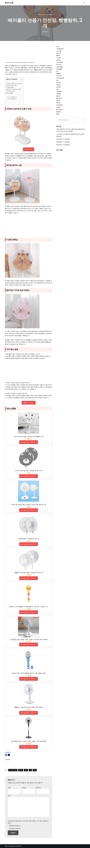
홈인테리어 (58, 111)
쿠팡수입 (58, 100)
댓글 (9, 796)
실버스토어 (58, 82)
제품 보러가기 (28, 149)
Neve (6, 846)
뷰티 (57, 71)
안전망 (34, 770)
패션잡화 (58, 107)
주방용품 (58, 93)
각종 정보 (58, 53)
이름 (9, 787)
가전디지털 (58, 51)
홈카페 (57, 114)
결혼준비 (58, 55)
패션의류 (58, 102)
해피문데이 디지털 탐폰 (63, 139)
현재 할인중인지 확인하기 (28, 442)
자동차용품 (58, 91)
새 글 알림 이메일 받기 (15, 828)
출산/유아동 (59, 98)
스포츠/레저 (59, 75)
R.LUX (57, 46)
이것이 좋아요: (13, 99)
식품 (57, 80)
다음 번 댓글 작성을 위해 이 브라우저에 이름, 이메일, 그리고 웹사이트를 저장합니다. (28, 822)
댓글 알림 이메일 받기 (15, 826)
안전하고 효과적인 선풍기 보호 (14, 83)
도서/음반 (58, 57)
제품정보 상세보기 (28, 403)
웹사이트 (38, 787)
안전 (30, 770)
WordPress (19, 846)
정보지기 (46, 31)
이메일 (24, 787)
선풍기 (26, 770)
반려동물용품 (59, 69)
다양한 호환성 (10, 87)
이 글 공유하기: (13, 97)
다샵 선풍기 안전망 (13, 770)
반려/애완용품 (59, 66)
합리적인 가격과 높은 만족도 (14, 89)
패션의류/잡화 (59, 105)
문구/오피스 (59, 64)
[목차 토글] (20, 79)
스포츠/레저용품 (60, 78)
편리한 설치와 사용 (11, 85)
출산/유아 (58, 96)
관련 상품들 (10, 93)
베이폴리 (20, 770)
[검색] (83, 2)
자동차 (57, 89)
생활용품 (58, 73)
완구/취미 (58, 87)
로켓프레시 (58, 60)
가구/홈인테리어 (60, 48)
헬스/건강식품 (59, 109)
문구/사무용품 (59, 62)
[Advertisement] (28, 51)
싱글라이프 (58, 84)
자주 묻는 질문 (10, 91)
